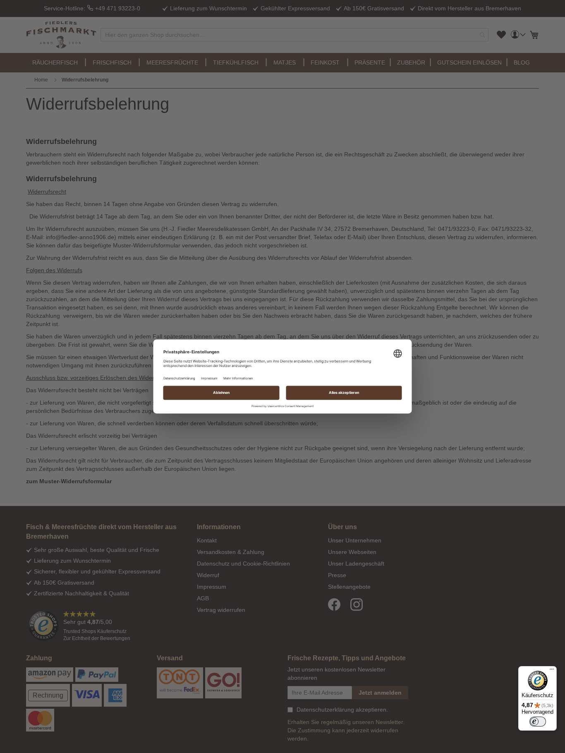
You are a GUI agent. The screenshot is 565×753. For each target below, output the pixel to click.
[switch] (537, 722)
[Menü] (552, 671)
